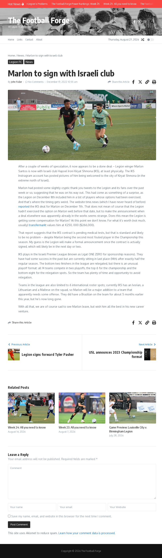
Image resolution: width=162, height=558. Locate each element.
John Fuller (16, 81)
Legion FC (15, 62)
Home (11, 39)
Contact (29, 39)
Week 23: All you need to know (77, 427)
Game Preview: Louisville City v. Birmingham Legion (128, 429)
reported (23, 206)
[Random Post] (142, 39)
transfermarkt (37, 225)
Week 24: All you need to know (27, 427)
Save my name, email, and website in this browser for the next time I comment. (61, 516)
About (39, 39)
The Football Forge (39, 20)
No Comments (35, 81)
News (20, 55)
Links (19, 39)
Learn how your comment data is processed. (86, 533)
